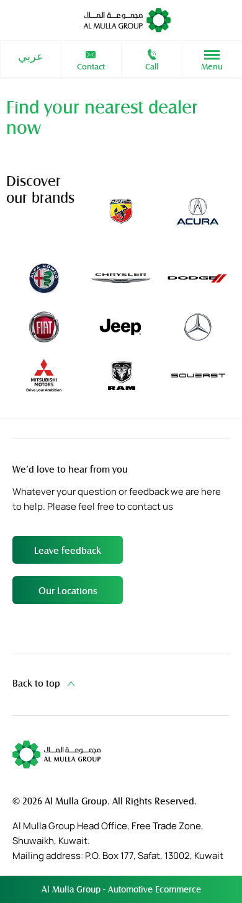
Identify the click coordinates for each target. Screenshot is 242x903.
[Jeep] (120, 326)
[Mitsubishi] (44, 376)
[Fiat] (44, 326)
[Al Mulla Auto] (127, 20)
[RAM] (120, 376)
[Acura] (197, 211)
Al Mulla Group (72, 889)
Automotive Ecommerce (154, 889)
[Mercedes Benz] (197, 326)
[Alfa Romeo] (44, 278)
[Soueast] (197, 376)
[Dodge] (197, 278)
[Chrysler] (120, 278)
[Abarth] (120, 211)
